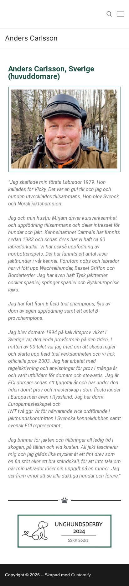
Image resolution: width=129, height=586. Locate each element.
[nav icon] (120, 14)
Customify (80, 574)
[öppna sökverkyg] (109, 14)
